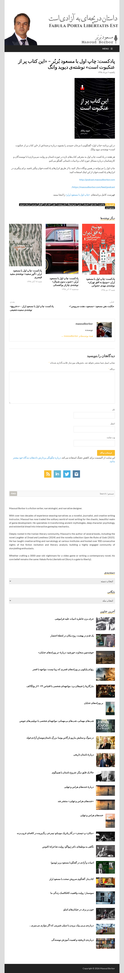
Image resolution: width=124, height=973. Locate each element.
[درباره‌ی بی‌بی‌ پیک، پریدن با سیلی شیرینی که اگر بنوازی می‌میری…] (105, 925)
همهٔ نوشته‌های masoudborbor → (77, 335)
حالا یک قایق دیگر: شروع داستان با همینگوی (73, 772)
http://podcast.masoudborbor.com (97, 179)
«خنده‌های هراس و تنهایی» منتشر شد (76, 801)
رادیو (80, 204)
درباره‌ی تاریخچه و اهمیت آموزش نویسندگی (72, 939)
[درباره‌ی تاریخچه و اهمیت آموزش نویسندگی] (105, 940)
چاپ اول (93, 204)
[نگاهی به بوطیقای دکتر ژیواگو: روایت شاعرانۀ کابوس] (105, 846)
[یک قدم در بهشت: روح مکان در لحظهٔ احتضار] (105, 635)
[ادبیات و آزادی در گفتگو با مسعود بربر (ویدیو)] (105, 862)
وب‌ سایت (111, 437)
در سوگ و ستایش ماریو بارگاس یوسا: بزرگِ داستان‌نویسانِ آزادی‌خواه (60, 737)
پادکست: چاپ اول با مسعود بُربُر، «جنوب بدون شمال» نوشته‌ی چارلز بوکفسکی (64, 281)
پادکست (101, 204)
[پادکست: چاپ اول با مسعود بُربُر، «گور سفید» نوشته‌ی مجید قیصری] (25, 245)
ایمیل (112, 423)
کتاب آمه (47, 204)
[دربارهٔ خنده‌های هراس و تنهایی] (105, 787)
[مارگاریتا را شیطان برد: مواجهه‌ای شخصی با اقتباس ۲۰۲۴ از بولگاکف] (105, 686)
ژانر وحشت (61, 204)
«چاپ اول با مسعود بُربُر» (78, 194)
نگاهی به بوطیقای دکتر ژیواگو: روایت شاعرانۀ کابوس (68, 846)
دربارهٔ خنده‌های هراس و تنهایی (79, 786)
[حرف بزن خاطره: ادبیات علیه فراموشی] (105, 619)
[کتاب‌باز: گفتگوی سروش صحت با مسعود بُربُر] (105, 879)
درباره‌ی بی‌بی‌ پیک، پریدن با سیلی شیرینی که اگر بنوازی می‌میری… (61, 925)
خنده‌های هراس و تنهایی (91, 815)
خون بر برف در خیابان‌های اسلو (79, 909)
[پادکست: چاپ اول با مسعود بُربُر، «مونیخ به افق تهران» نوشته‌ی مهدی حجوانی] (98, 250)
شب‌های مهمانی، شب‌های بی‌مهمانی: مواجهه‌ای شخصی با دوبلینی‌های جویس (56, 720)
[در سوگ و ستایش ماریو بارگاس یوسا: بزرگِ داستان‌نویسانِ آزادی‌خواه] (105, 737)
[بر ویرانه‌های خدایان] (110, 703)
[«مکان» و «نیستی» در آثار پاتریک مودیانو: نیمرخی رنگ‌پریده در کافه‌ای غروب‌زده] (105, 833)
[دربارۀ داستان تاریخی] (105, 754)
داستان (85, 204)
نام (114, 409)
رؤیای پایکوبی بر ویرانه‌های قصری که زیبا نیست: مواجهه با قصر (63, 669)
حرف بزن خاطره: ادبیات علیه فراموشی (74, 618)
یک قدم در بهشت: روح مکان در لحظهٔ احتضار (72, 635)
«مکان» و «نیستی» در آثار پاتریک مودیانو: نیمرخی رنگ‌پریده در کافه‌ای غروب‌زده (55, 833)
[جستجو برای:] (62, 493)
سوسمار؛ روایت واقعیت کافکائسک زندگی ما (72, 892)
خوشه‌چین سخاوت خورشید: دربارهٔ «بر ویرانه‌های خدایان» (66, 652)
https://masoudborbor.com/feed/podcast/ (93, 187)
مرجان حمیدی (25, 204)
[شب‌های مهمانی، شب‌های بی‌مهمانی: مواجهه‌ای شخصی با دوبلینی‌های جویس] (105, 721)
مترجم (34, 204)
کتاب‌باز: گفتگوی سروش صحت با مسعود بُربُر (71, 878)
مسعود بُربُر (110, 207)
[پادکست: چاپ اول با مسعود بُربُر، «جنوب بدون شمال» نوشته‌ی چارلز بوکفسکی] (62, 249)
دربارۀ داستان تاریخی (83, 754)
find (13, 493)
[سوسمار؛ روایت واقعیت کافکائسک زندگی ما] (105, 893)
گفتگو (40, 204)
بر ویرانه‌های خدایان (93, 702)
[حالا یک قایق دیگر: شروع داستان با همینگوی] (105, 772)
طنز (53, 204)
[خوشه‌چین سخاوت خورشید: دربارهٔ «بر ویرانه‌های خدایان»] (105, 652)
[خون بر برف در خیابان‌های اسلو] (105, 909)
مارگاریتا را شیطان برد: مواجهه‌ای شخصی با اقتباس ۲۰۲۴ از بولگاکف (60, 686)
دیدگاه (111, 369)
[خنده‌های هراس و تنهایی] (110, 815)
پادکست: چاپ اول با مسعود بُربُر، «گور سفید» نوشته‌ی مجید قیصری (26, 274)
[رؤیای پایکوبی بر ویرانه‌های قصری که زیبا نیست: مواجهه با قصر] (105, 669)
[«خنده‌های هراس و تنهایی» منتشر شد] (105, 801)
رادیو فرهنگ (71, 204)
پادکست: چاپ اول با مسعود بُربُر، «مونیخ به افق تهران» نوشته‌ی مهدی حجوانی (100, 282)
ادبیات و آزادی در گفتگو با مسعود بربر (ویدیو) (72, 862)
